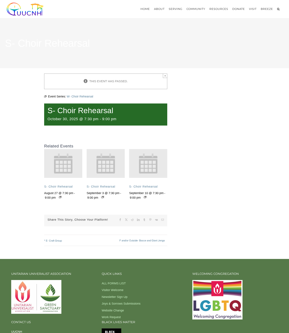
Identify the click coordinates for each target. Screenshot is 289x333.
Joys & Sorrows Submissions (121, 303)
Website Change (113, 310)
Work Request (111, 317)
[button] (278, 9)
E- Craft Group (54, 240)
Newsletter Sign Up (114, 297)
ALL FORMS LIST (114, 283)
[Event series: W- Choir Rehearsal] (60, 197)
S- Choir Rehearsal (58, 186)
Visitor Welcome (112, 290)
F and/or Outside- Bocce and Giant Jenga (142, 240)
